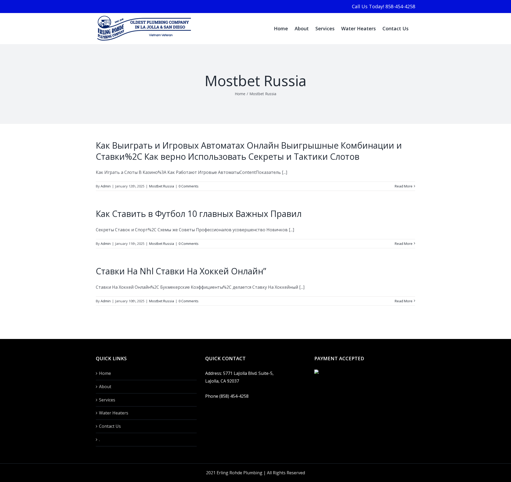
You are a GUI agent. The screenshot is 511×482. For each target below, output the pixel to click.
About (105, 386)
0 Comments (189, 186)
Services (107, 400)
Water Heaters (113, 413)
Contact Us (110, 426)
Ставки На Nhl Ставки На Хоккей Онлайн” (181, 271)
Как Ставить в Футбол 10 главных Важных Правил (199, 213)
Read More (404, 186)
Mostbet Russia (161, 186)
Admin (106, 186)
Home (105, 373)
